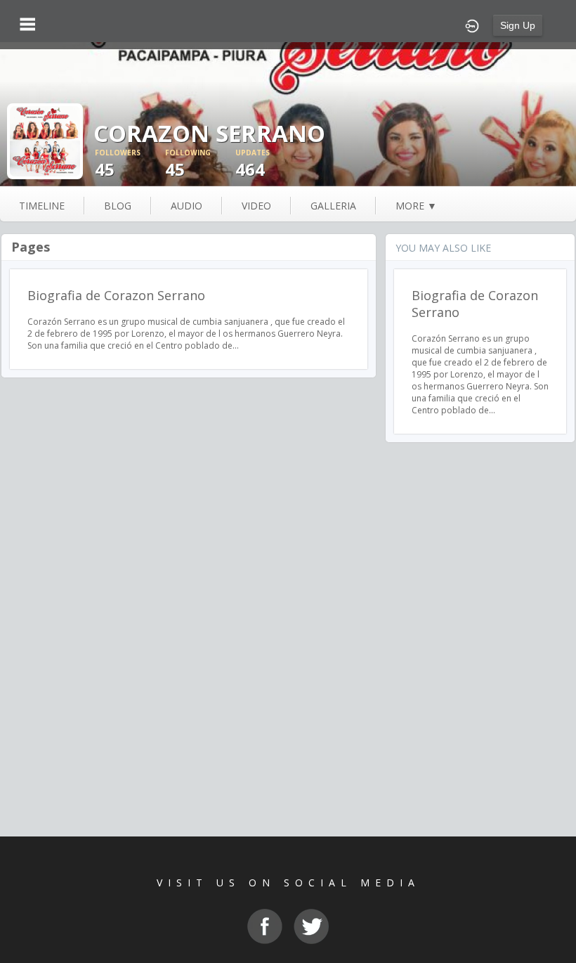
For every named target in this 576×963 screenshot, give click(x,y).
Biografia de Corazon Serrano (116, 295)
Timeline (42, 205)
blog (117, 205)
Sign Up (517, 25)
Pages (30, 246)
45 (117, 164)
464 (252, 164)
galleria (333, 205)
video (256, 205)
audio (186, 205)
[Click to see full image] (45, 140)
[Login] (472, 24)
